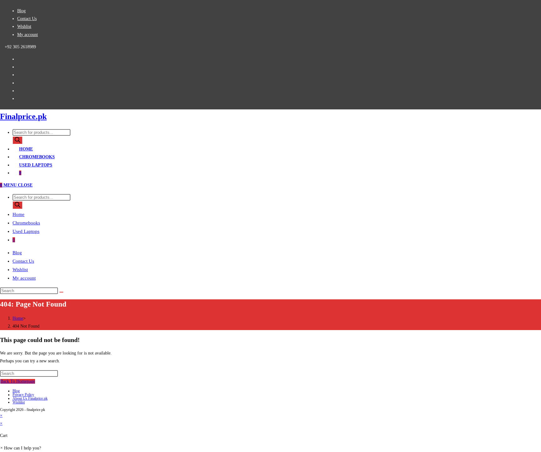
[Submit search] (61, 292)
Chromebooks (26, 222)
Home (18, 214)
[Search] (18, 140)
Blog (21, 10)
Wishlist (24, 26)
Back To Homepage (17, 381)
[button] (20, 448)
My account (27, 34)
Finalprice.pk (23, 116)
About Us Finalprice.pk (30, 398)
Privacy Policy (23, 394)
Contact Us (27, 18)
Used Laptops (26, 231)
